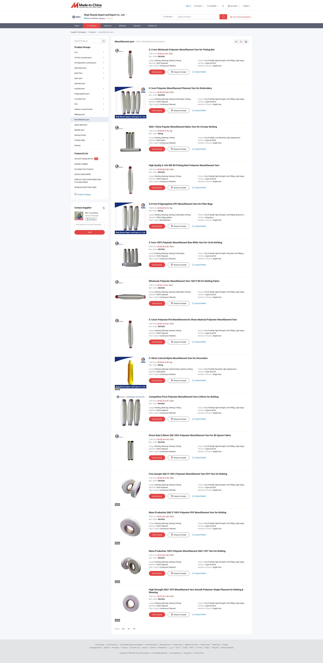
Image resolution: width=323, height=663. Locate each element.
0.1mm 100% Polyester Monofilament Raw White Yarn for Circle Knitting (185, 242)
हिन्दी (191, 647)
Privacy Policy (199, 653)
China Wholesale (151, 645)
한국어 (178, 647)
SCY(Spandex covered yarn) (85, 63)
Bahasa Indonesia (227, 647)
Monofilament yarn (81, 119)
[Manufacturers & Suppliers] (87, 5)
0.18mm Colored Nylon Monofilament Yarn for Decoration (178, 358)
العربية (171, 647)
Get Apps (234, 6)
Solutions (122, 25)
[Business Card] (104, 207)
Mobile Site (216, 645)
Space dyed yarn (80, 125)
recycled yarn (79, 88)
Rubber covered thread (83, 109)
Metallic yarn (79, 130)
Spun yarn (78, 78)
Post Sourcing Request (242, 17)
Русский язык (135, 647)
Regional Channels (191, 645)
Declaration (188, 653)
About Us (107, 25)
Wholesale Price (165, 645)
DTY (76, 52)
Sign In (188, 6)
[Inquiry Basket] (223, 6)
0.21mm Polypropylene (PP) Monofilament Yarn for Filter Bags (181, 204)
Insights (225, 645)
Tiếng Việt (215, 647)
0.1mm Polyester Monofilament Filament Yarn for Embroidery (180, 88)
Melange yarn (79, 114)
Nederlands (162, 647)
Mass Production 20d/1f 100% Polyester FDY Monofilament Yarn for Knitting (187, 512)
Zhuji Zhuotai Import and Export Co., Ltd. (104, 14)
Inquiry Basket (200, 72)
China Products (112, 645)
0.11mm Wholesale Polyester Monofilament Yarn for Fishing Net (181, 49)
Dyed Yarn (78, 73)
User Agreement (175, 653)
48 (134, 628)
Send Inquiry (157, 72)
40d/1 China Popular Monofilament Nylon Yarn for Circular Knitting (183, 126)
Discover (137, 25)
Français (125, 647)
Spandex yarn (79, 83)
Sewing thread (80, 135)
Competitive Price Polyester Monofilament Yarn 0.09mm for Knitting (184, 396)
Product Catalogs (84, 194)
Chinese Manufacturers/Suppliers (131, 645)
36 (129, 628)
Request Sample (180, 72)
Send (90, 232)
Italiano (145, 647)
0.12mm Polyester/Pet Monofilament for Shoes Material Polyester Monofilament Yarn (193, 319)
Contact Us (152, 25)
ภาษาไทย (199, 647)
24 (123, 629)
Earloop (77, 145)
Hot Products (99, 645)
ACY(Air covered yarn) (83, 57)
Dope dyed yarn (80, 68)
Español (106, 647)
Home (76, 25)
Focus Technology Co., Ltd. (145, 653)
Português (115, 647)
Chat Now (92, 219)
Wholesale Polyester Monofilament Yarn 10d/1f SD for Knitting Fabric (184, 281)
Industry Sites (177, 645)
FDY (76, 104)
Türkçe (207, 647)
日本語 (185, 647)
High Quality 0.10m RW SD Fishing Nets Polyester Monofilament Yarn (184, 165)
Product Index (205, 645)
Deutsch (153, 647)
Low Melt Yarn (80, 99)
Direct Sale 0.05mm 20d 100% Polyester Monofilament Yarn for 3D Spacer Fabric (190, 435)
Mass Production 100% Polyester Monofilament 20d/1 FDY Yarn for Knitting (187, 551)
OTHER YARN (79, 140)
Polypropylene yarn (81, 94)
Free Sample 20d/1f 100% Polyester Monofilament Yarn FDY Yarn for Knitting (188, 474)
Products (93, 25)
